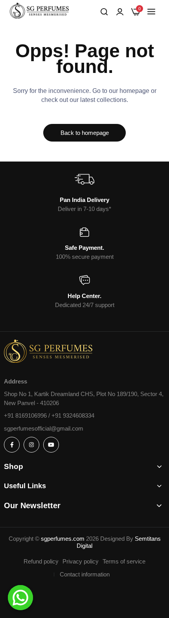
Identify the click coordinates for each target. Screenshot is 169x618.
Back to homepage (85, 132)
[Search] (104, 12)
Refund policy (41, 561)
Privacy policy (80, 561)
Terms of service (124, 561)
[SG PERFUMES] (39, 12)
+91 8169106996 (26, 415)
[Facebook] (12, 445)
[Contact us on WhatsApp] (20, 597)
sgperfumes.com (62, 538)
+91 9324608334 (72, 415)
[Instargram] (31, 445)
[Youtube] (51, 445)
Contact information (85, 574)
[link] (120, 12)
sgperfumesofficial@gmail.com (43, 428)
